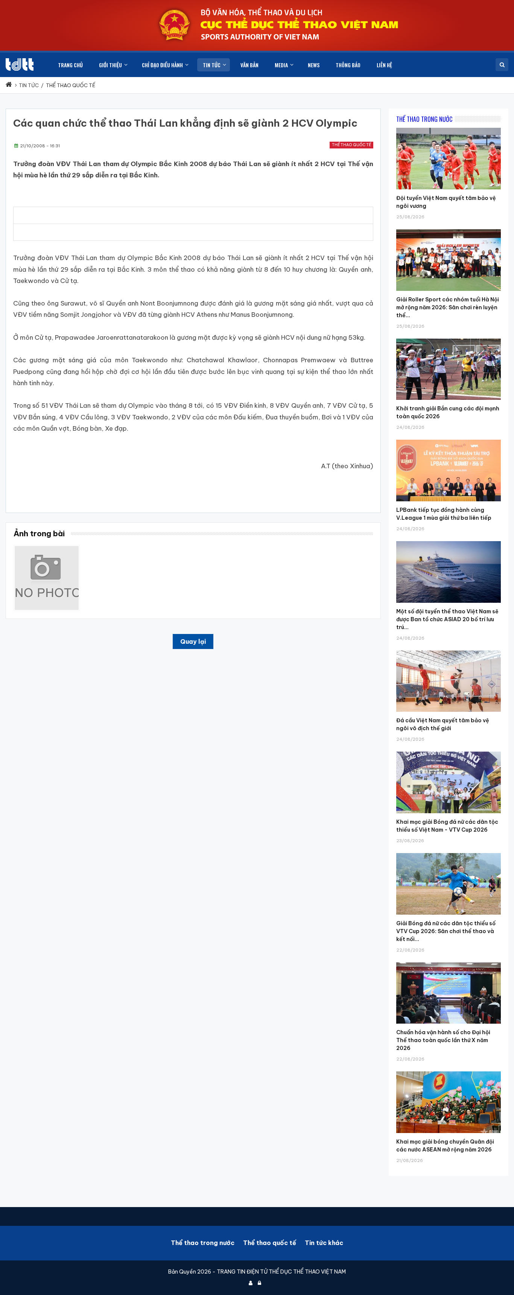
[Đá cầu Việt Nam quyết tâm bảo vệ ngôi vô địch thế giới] (448, 650)
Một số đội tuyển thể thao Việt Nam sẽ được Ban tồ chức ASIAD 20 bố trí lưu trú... (447, 619)
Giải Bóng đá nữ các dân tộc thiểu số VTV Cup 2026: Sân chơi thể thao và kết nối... (446, 931)
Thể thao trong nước (202, 1243)
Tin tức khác (324, 1243)
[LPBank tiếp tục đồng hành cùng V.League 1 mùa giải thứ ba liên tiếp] (448, 439)
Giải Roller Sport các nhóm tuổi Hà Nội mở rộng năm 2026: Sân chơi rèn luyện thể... (447, 307)
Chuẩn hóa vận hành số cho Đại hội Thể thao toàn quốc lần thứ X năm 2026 (443, 1040)
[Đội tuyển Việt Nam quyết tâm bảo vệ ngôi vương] (448, 127)
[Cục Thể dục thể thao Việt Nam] (19, 64)
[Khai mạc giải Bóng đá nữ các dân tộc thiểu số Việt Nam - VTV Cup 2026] (448, 751)
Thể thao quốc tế (351, 144)
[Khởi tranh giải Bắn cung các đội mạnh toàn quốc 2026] (448, 338)
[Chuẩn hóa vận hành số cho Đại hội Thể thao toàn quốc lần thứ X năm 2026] (448, 962)
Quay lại (193, 641)
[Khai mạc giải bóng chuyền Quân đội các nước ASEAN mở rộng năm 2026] (448, 1071)
